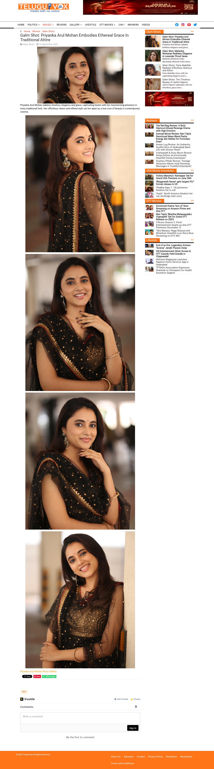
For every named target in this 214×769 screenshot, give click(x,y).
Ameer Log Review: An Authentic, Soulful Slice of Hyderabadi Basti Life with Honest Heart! (173, 147)
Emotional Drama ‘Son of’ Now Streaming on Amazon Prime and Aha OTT (173, 208)
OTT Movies (106, 24)
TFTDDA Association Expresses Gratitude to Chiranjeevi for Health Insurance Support (174, 270)
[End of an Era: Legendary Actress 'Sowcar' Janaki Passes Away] (149, 246)
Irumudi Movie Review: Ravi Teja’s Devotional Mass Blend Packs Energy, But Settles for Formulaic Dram (173, 137)
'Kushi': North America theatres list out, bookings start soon (174, 194)
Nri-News (133, 24)
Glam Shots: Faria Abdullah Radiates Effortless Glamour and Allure (177, 68)
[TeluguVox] (43, 7)
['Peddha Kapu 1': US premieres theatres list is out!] (149, 189)
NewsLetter (186, 756)
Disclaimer (171, 756)
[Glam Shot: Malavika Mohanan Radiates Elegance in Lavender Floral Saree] (153, 56)
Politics (33, 24)
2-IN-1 (121, 24)
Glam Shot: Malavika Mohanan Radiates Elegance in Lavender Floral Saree (177, 54)
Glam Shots (48, 31)
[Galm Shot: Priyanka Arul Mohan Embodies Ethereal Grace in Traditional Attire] (153, 41)
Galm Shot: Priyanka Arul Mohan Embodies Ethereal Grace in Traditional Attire (74, 37)
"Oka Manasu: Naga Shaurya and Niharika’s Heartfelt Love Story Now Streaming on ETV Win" (174, 233)
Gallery (75, 24)
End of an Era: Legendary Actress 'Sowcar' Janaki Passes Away (173, 246)
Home (21, 24)
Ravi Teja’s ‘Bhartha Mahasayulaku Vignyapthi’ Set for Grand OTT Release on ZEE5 (174, 217)
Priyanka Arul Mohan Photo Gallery (38, 671)
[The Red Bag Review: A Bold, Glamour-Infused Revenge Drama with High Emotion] (149, 127)
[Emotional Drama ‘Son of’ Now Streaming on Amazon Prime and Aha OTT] (149, 207)
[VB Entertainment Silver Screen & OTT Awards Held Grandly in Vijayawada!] (149, 252)
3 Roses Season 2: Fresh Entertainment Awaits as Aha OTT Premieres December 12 (173, 225)
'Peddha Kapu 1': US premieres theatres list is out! (172, 189)
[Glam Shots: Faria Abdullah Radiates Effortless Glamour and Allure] (153, 70)
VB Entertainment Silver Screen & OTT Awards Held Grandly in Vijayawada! (173, 254)
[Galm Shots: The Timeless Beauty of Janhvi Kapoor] (153, 84)
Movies (47, 24)
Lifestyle (90, 24)
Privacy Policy (155, 756)
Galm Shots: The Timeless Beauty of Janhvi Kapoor (176, 80)
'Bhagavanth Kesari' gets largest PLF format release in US (175, 183)
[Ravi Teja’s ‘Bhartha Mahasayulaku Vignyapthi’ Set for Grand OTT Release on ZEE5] (149, 215)
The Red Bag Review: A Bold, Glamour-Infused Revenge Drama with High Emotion (173, 128)
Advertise (129, 756)
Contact (141, 756)
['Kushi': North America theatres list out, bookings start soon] (149, 195)
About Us (116, 756)
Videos (146, 24)
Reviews (62, 24)
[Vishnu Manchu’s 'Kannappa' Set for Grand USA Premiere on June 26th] (149, 177)
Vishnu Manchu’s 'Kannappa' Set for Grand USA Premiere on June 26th (174, 177)
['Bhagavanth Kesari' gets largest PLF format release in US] (149, 183)
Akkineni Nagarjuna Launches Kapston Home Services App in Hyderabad (172, 262)
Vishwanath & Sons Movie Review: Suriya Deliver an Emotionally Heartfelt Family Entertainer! (174, 155)
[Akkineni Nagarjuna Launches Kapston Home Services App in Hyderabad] (149, 261)
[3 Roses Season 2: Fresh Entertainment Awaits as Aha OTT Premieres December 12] (149, 224)
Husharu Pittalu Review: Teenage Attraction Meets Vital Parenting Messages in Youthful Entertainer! (173, 164)
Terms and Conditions (122, 763)
